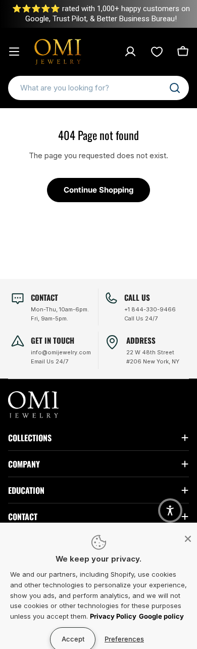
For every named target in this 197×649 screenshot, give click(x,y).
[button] (170, 510)
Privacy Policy (113, 616)
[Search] (175, 88)
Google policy (161, 616)
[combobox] (98, 88)
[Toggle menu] (14, 51)
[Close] (188, 539)
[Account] (130, 51)
